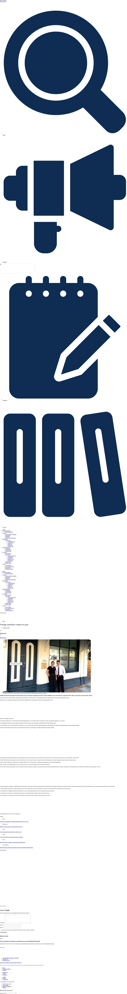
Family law (10, 545)
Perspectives (5, 539)
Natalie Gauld (3, 633)
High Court (10, 560)
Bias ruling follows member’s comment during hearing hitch (12, 842)
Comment (2, 922)
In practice (5, 552)
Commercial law (11, 541)
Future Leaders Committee (10, 534)
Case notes (7, 554)
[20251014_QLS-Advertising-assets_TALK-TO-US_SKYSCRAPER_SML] (63, 903)
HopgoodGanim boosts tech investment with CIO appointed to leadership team (16, 847)
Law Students (8, 565)
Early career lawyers (9, 566)
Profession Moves (6, 547)
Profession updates (6, 530)
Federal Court (11, 559)
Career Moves (8, 549)
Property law (10, 546)
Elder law (10, 544)
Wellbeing (7, 536)
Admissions (7, 548)
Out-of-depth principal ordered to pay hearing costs (10, 832)
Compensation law (12, 555)
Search (1, 993)
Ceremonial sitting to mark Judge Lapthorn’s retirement (11, 837)
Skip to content (3, 0)
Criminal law (10, 542)
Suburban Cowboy (9, 569)
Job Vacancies (8, 551)
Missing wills (8, 561)
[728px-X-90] (63, 619)
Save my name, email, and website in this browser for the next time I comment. (18, 930)
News (4, 529)
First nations (7, 535)
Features (4, 533)
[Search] (16, 993)
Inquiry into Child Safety (10, 538)
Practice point (8, 563)
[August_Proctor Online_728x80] (63, 8)
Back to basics (8, 553)
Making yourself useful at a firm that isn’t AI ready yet (11, 826)
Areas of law (8, 540)
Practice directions (9, 532)
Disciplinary (10, 557)
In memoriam (8, 567)
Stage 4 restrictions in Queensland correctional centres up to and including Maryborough (20, 941)
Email (1, 927)
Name (1, 925)
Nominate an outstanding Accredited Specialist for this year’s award (14, 821)
